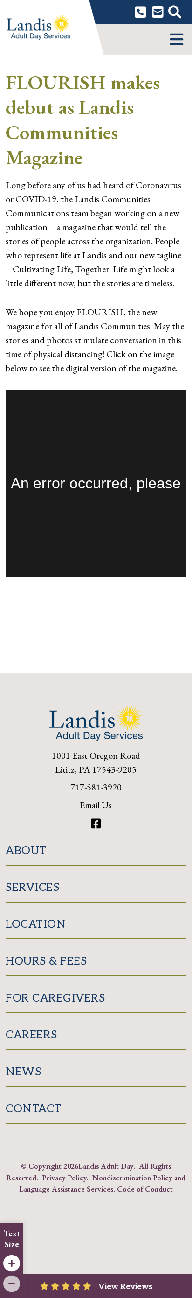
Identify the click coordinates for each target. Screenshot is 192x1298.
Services (32, 887)
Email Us (96, 805)
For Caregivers (55, 998)
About (26, 850)
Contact (34, 1108)
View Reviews (125, 1286)
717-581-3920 (96, 787)
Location (36, 924)
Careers (31, 1035)
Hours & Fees (46, 961)
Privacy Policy (64, 1177)
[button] (176, 39)
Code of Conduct (145, 1189)
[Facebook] (96, 824)
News (23, 1072)
